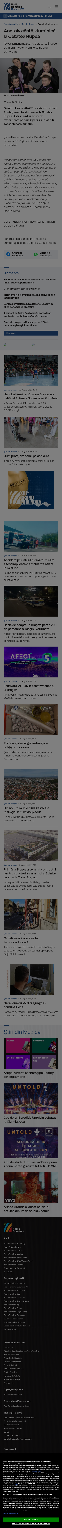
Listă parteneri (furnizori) (10, 1513)
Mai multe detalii (36, 1471)
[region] (31, 1490)
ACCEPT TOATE (31, 1520)
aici (16, 1484)
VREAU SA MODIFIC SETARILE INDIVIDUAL (31, 1524)
